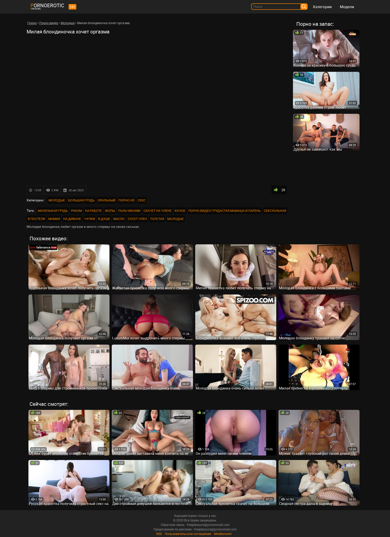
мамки (54, 219)
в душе (104, 219)
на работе (93, 210)
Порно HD (126, 200)
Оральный (106, 200)
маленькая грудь (53, 210)
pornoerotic (47, 5)
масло (119, 219)
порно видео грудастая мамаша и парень (224, 210)
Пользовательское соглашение (188, 534)
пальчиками (129, 210)
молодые (175, 219)
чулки (89, 219)
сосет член (137, 219)
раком (76, 210)
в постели (36, 219)
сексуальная (275, 210)
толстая (157, 219)
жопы (110, 210)
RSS (159, 534)
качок (180, 210)
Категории (322, 6)
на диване (72, 219)
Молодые (57, 200)
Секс (142, 200)
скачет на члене (158, 210)
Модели (347, 6)
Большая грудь (81, 200)
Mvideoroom (223, 534)
